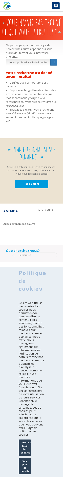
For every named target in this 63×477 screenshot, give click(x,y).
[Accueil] (16, 5)
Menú (56, 6)
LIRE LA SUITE (31, 184)
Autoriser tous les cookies (26, 447)
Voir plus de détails (25, 466)
